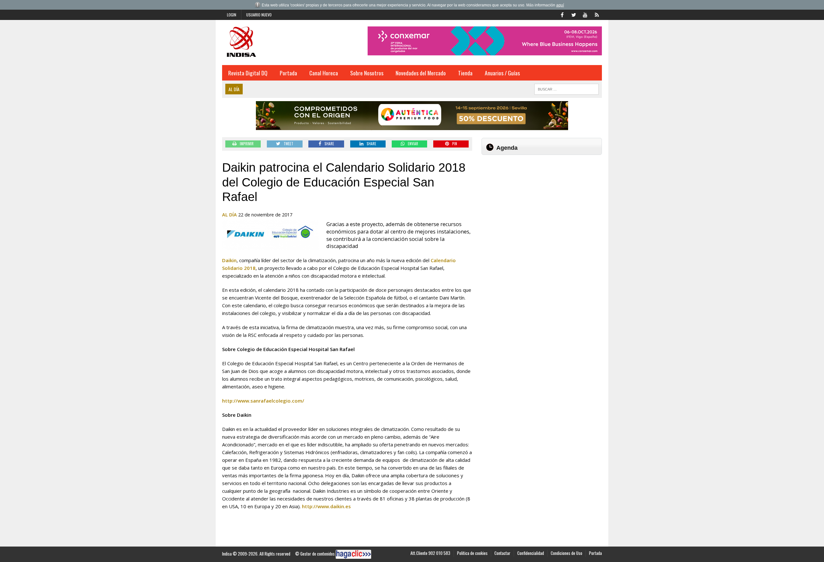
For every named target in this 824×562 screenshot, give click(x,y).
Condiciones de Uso (566, 553)
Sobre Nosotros (366, 73)
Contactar (502, 553)
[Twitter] (573, 14)
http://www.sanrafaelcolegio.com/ (263, 400)
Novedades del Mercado (421, 73)
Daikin (229, 260)
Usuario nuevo (259, 14)
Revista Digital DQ (247, 73)
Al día (229, 215)
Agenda (507, 148)
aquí (560, 5)
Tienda (465, 73)
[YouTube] (585, 14)
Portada (288, 73)
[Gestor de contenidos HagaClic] (353, 554)
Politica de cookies (472, 553)
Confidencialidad (530, 553)
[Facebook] (562, 14)
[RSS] (597, 14)
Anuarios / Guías (502, 73)
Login (231, 14)
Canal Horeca (323, 73)
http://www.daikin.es (326, 506)
